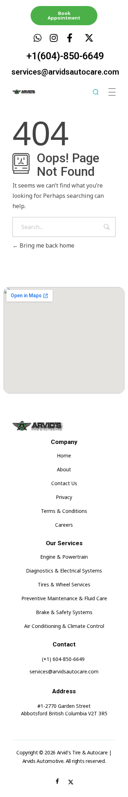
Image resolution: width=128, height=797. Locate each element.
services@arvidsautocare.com (65, 71)
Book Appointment (64, 15)
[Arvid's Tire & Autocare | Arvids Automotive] (29, 92)
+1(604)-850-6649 (65, 56)
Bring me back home (46, 245)
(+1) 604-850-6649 (63, 659)
